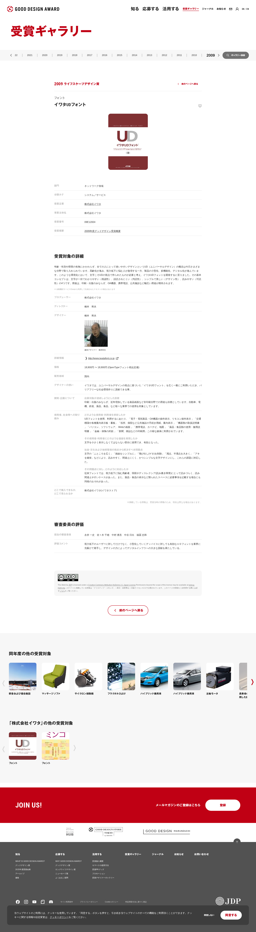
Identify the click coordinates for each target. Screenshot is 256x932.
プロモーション (98, 874)
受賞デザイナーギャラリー (103, 878)
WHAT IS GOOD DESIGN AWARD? (30, 861)
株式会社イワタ (92, 204)
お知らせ (179, 854)
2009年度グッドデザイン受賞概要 (102, 231)
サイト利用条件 (66, 902)
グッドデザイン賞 (22, 865)
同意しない (209, 915)
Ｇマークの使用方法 (100, 865)
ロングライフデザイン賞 (65, 869)
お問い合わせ (201, 854)
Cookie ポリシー (111, 902)
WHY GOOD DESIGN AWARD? (68, 861)
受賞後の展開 (97, 861)
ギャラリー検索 (238, 55)
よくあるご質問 (61, 878)
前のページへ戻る (189, 84)
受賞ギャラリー (133, 854)
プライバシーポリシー (89, 902)
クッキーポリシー (59, 917)
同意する (231, 915)
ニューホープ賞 (61, 874)
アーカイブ (20, 874)
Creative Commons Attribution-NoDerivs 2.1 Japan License (112, 585)
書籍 (17, 878)
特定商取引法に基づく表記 (136, 902)
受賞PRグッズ (98, 869)
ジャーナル (158, 854)
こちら (62, 591)
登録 (223, 805)
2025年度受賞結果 (23, 869)
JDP (70, 585)
